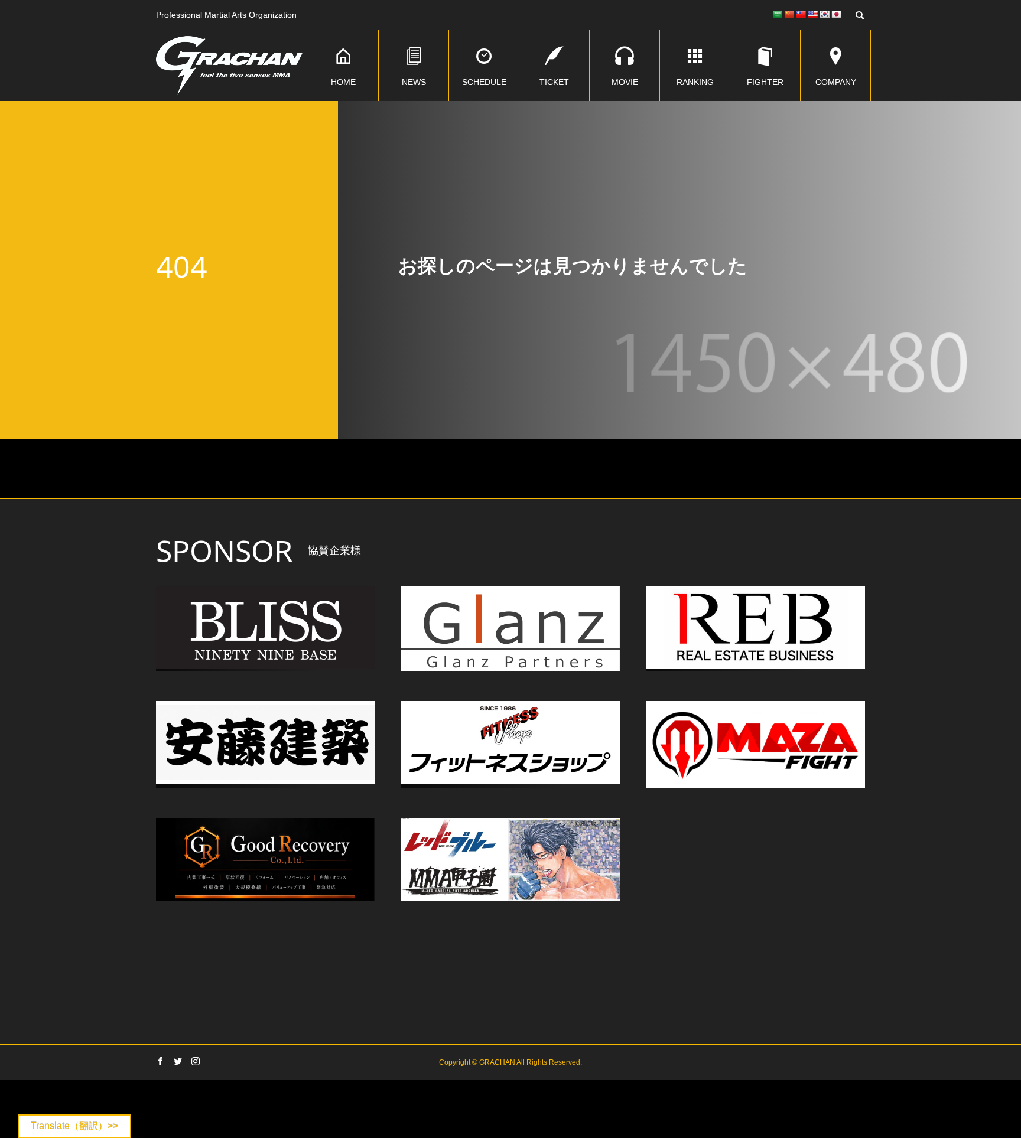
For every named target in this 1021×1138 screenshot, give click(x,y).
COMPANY (835, 82)
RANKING (695, 82)
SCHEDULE (484, 82)
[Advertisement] (510, 980)
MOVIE (625, 82)
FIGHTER (765, 82)
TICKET (554, 82)
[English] (812, 14)
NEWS (414, 82)
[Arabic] (777, 14)
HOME (343, 82)
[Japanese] (836, 14)
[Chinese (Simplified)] (788, 14)
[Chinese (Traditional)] (800, 14)
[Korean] (824, 14)
